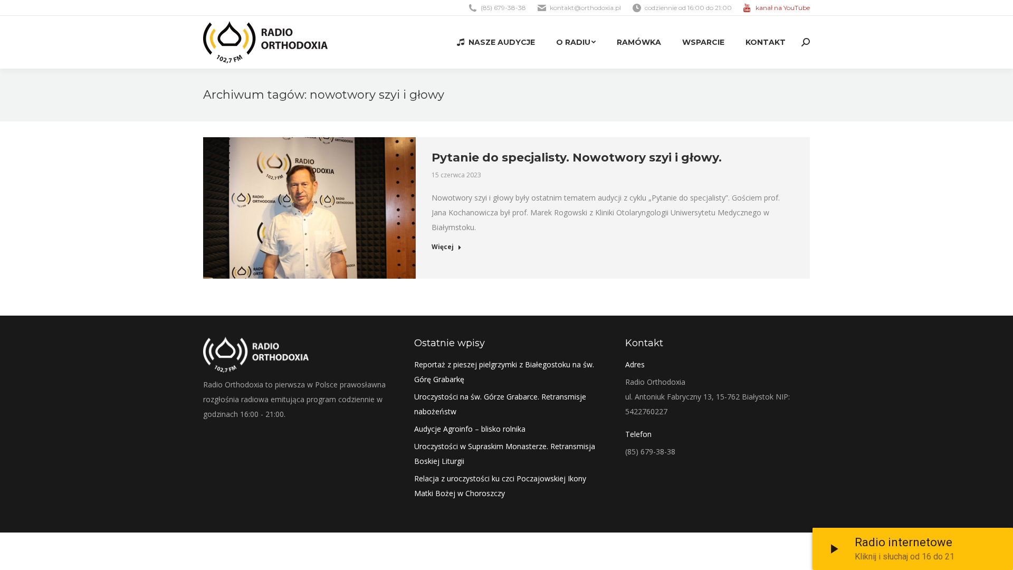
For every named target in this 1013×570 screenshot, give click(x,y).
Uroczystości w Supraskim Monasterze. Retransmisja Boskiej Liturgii (504, 453)
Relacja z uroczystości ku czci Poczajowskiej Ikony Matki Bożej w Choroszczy (500, 485)
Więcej (443, 247)
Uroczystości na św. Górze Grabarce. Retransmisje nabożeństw (500, 404)
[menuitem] (496, 42)
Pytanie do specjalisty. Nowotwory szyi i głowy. (577, 157)
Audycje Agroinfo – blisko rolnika (469, 429)
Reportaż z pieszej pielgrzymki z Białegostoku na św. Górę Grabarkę (504, 371)
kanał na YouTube (783, 8)
